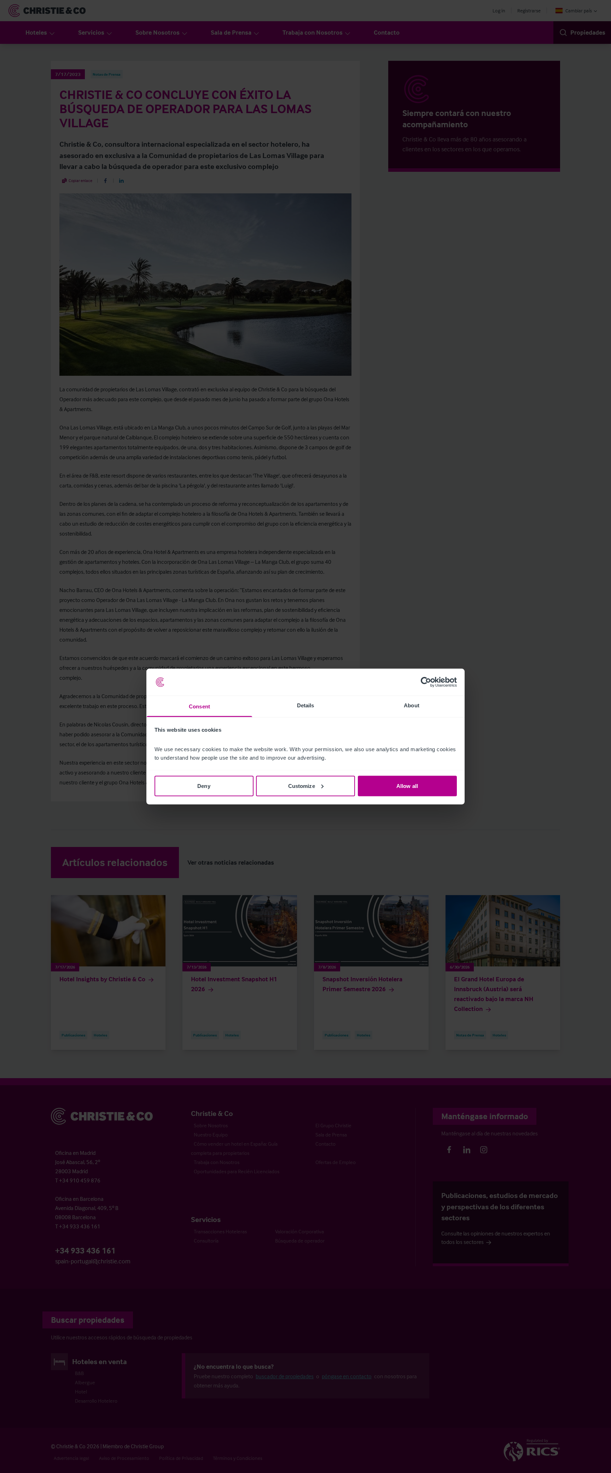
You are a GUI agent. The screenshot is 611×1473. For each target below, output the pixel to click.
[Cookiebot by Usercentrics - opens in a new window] (426, 682)
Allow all (407, 786)
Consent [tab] (199, 706)
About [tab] (411, 705)
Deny (203, 786)
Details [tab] (305, 705)
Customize (301, 786)
